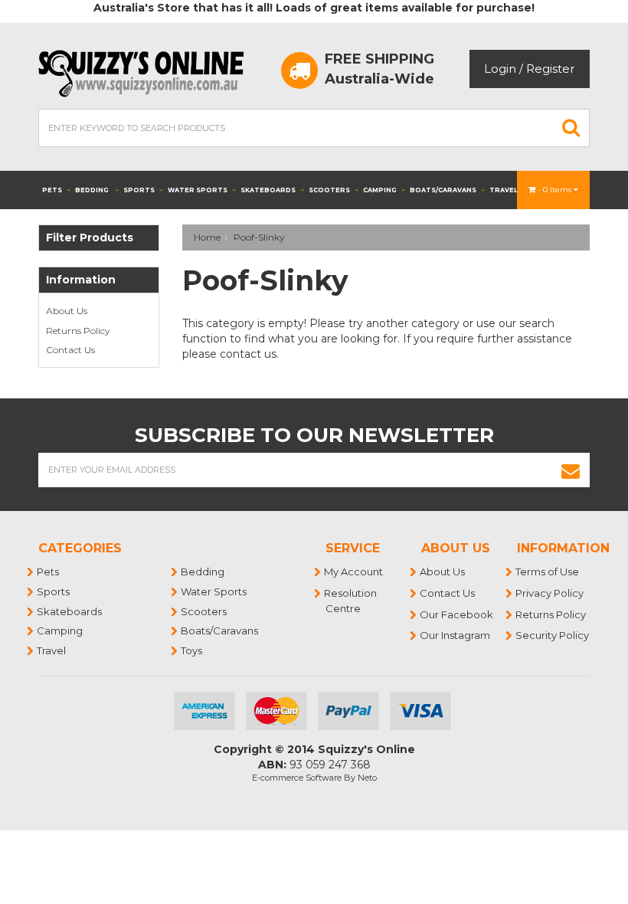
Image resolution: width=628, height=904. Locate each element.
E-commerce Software (297, 777)
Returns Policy (78, 330)
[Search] (571, 128)
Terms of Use (548, 571)
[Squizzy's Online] (146, 72)
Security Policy (553, 635)
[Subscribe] (571, 470)
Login (500, 68)
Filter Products (89, 238)
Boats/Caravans (443, 190)
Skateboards (268, 190)
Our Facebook (457, 614)
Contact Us (70, 349)
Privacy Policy (550, 593)
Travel (504, 190)
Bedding (92, 190)
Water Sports (197, 190)
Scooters (329, 190)
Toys (192, 650)
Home (207, 237)
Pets (52, 190)
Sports (139, 190)
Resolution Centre (351, 600)
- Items (556, 190)
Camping (380, 190)
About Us (66, 310)
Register (550, 68)
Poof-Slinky (259, 237)
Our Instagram (455, 635)
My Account (354, 571)
